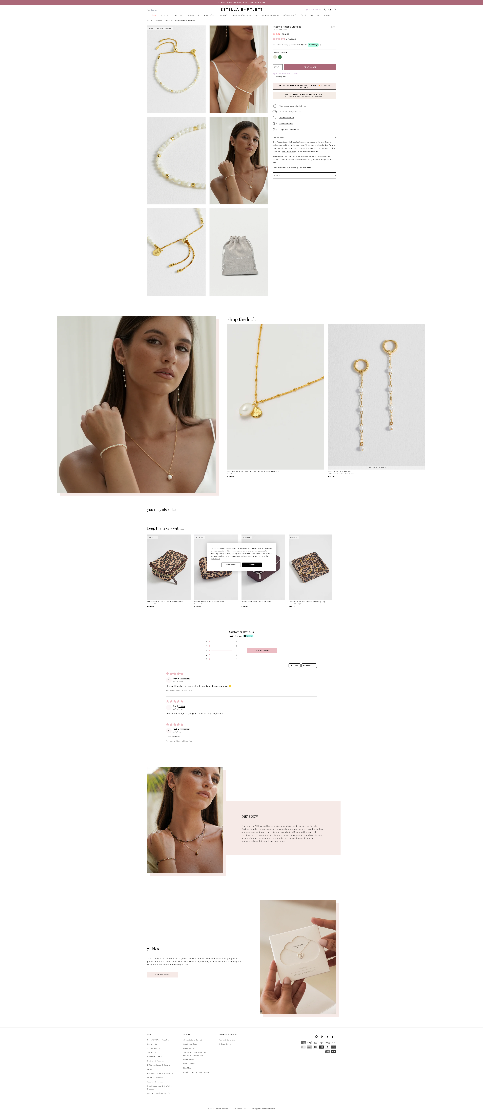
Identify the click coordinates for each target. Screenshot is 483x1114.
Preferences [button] (215, 559)
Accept (252, 565)
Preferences (231, 565)
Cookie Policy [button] (219, 556)
